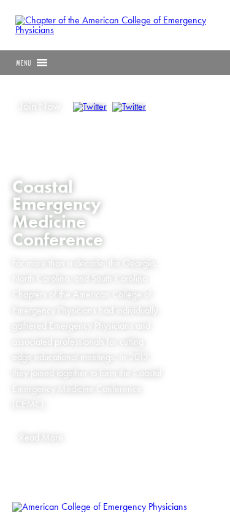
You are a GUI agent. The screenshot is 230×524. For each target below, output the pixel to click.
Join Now (40, 106)
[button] (23, 62)
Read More (41, 437)
